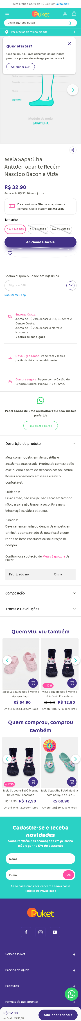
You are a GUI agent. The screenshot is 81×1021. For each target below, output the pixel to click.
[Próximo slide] (72, 89)
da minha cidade (29, 32)
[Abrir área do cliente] (63, 13)
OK (70, 307)
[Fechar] (69, 44)
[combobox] (40, 23)
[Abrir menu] (7, 14)
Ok (68, 896)
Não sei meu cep (15, 317)
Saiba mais (63, 4)
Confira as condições (30, 359)
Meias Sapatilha (54, 578)
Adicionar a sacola (40, 264)
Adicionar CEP (20, 67)
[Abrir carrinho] (74, 13)
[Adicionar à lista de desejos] (40, 274)
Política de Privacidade (40, 913)
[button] (15, 251)
